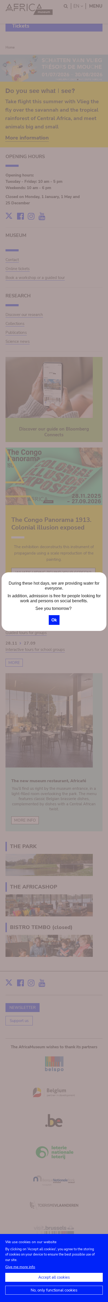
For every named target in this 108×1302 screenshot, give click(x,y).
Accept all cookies (54, 1277)
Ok (54, 620)
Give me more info (20, 1267)
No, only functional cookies (54, 1290)
